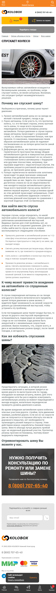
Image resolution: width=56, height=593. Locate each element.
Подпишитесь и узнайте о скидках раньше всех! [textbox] (28, 509)
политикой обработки (14, 526)
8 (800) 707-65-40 (28, 486)
